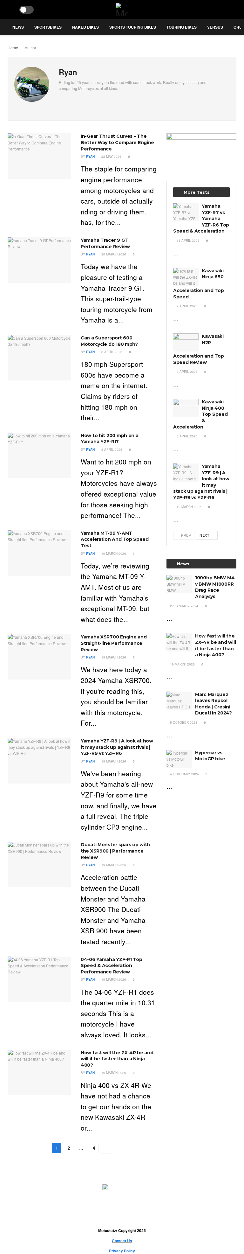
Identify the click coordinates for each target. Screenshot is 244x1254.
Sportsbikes (48, 27)
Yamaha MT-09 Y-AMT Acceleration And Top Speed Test (115, 539)
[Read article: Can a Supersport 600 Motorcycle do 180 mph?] (39, 357)
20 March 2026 (113, 254)
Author (30, 47)
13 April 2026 (188, 240)
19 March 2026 (113, 553)
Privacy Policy (122, 1251)
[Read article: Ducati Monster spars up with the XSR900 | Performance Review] (39, 864)
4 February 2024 (184, 774)
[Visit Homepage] (122, 9)
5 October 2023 (183, 722)
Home (13, 47)
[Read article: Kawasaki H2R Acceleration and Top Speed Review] (186, 342)
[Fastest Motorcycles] (201, 150)
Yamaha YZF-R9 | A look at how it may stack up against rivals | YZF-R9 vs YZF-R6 (117, 747)
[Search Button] (10, 9)
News (18, 27)
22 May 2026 (110, 156)
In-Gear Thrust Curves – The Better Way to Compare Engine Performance (117, 142)
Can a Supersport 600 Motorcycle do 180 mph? (109, 341)
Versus (215, 27)
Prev (185, 535)
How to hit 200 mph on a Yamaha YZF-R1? (110, 439)
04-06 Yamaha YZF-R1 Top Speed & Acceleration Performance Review (111, 966)
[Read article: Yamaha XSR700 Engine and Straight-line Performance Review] (39, 656)
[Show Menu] (233, 9)
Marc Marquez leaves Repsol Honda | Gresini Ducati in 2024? (213, 704)
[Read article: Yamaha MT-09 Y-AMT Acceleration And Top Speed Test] (39, 553)
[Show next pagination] (106, 1148)
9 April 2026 (187, 306)
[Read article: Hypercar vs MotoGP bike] (179, 759)
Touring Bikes (181, 27)
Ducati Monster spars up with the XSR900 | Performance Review (115, 851)
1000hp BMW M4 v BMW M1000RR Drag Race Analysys (214, 587)
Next (205, 535)
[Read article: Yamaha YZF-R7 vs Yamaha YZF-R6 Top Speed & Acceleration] (186, 212)
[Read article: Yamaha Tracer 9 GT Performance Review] (39, 260)
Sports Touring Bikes (132, 27)
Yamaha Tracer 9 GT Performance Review (105, 243)
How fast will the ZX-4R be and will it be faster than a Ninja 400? (117, 1059)
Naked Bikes (85, 27)
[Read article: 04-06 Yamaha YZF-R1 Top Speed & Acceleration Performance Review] (39, 979)
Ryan (90, 156)
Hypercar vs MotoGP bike (210, 756)
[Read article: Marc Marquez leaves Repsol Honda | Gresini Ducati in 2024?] (179, 701)
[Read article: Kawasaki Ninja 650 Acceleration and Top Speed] (186, 277)
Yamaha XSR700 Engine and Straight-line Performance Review (113, 643)
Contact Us (122, 1241)
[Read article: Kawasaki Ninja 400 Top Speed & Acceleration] (186, 408)
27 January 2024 (183, 606)
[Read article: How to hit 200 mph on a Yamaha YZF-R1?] (39, 455)
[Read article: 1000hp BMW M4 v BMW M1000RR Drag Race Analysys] (179, 584)
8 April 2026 (111, 352)
